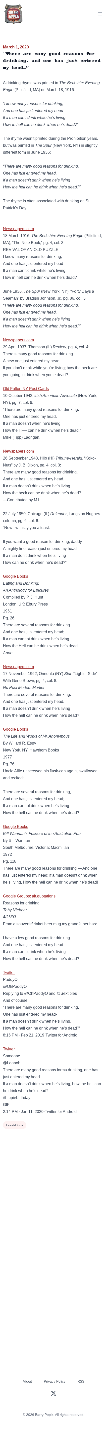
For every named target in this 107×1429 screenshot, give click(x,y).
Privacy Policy (54, 1381)
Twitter (9, 972)
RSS (80, 1381)
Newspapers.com (18, 229)
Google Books (15, 576)
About (27, 1381)
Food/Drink (14, 1125)
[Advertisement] (53, 1186)
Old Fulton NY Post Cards (26, 389)
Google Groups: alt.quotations (29, 896)
